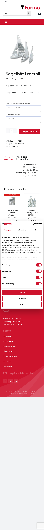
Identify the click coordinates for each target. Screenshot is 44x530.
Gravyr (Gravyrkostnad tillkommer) (18, 103)
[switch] (39, 271)
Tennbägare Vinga (12, 211)
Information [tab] (22, 230)
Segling (15, 147)
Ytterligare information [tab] (8, 158)
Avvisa (22, 304)
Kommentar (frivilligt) (13, 114)
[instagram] (10, 381)
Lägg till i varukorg (29, 132)
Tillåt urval (22, 298)
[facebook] (5, 381)
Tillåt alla (22, 292)
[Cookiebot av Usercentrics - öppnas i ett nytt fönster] (33, 224)
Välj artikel (11, 93)
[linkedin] (16, 381)
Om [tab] (36, 230)
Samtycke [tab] (7, 230)
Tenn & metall (18, 144)
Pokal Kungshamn (32, 211)
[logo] (30, 6)
